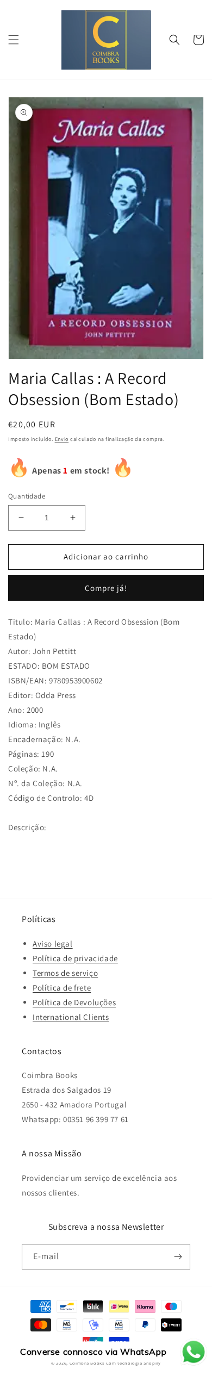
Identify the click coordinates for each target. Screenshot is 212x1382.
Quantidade (26, 496)
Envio (62, 439)
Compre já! (106, 588)
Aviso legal (53, 943)
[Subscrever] (178, 1256)
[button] (14, 40)
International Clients (71, 1017)
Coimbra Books (87, 1363)
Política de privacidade (75, 958)
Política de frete (62, 987)
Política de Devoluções (74, 1002)
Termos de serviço (65, 973)
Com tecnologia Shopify (133, 1363)
